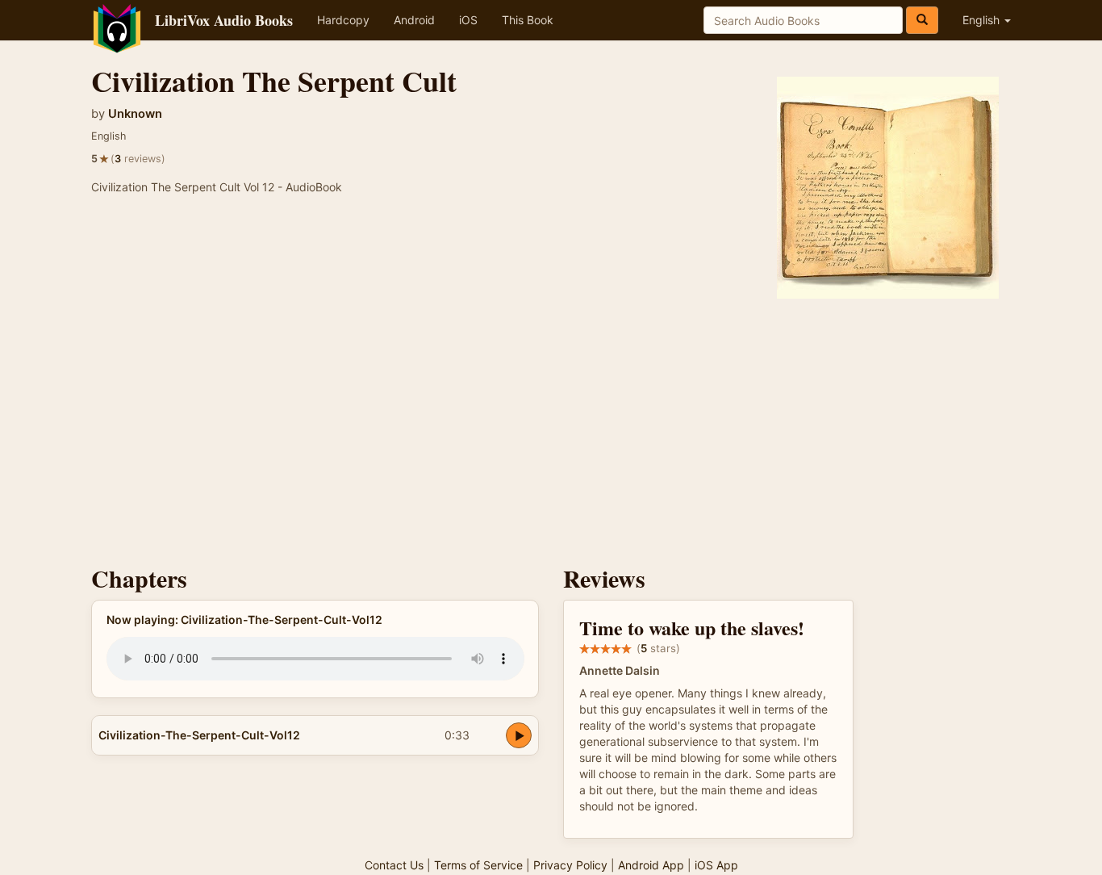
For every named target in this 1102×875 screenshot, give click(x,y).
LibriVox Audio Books (224, 20)
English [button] (982, 20)
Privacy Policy (570, 865)
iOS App (716, 865)
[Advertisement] (551, 428)
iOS (468, 20)
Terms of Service (478, 865)
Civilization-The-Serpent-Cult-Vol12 (199, 735)
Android (414, 20)
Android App (651, 865)
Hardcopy (343, 20)
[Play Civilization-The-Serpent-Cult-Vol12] (519, 735)
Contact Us (394, 865)
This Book (527, 20)
